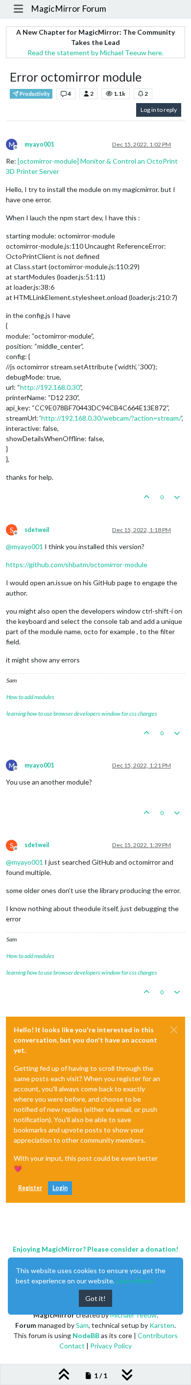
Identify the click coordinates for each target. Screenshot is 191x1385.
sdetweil (36, 529)
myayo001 (39, 144)
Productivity (34, 94)
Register (30, 1188)
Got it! (95, 1298)
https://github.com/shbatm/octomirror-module (76, 564)
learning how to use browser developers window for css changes (81, 713)
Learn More (134, 1281)
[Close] (174, 1030)
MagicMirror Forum (68, 8)
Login (60, 1188)
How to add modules (30, 697)
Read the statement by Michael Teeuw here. (95, 52)
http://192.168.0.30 (50, 387)
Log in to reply (159, 109)
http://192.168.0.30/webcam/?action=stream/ (111, 418)
